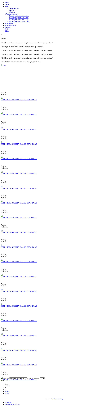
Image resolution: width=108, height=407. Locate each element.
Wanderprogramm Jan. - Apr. (19, 16)
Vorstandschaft (14, 8)
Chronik (12, 12)
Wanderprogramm (11, 14)
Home (7, 2)
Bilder (7, 31)
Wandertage (9, 23)
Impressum (8, 402)
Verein (7, 6)
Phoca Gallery (58, 399)
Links (7, 29)
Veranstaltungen (10, 25)
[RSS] (3, 65)
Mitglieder (12, 10)
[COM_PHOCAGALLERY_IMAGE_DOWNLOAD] (19, 100)
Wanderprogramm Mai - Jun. (18, 18)
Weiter (7, 391)
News (7, 4)
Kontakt (7, 27)
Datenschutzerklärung (12, 404)
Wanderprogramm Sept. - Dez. (19, 21)
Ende (7, 393)
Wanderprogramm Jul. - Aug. (19, 20)
